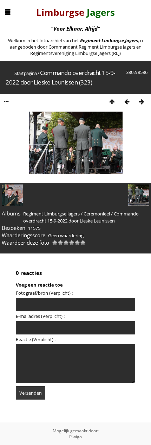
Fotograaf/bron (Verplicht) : (44, 293)
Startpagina (25, 73)
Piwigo (75, 437)
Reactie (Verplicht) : (35, 339)
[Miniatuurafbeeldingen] (112, 102)
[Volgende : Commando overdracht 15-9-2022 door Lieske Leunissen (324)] (141, 102)
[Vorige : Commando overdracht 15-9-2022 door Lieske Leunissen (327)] (126, 102)
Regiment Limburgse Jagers (51, 214)
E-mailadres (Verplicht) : (40, 316)
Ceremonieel (97, 214)
